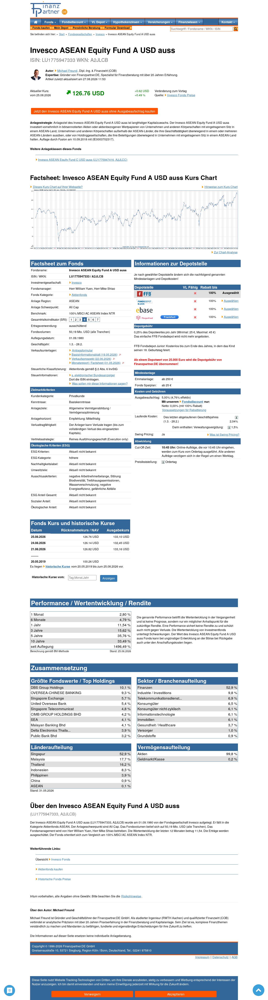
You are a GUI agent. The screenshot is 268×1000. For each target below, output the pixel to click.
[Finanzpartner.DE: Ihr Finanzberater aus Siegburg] (49, 9)
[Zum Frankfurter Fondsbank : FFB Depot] (146, 294)
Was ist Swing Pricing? (224, 435)
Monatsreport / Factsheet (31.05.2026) (96, 363)
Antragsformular (82, 350)
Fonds (49, 22)
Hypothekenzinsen (126, 22)
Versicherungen (159, 22)
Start (62, 34)
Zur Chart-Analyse (226, 252)
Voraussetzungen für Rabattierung (184, 410)
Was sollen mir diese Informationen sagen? (100, 384)
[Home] (35, 21)
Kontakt (227, 22)
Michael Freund (67, 71)
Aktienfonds (79, 295)
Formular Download (117, 28)
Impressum (202, 957)
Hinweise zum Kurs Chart (221, 187)
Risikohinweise (131, 896)
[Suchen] (236, 29)
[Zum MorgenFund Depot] (146, 318)
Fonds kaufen (41, 28)
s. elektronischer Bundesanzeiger (93, 375)
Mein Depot (61, 28)
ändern (184, 984)
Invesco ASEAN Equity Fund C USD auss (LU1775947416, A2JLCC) (82, 160)
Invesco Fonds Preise (181, 95)
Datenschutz (220, 957)
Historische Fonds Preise (54, 879)
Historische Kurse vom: (48, 577)
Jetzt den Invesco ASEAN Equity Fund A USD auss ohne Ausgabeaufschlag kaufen (94, 111)
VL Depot (98, 22)
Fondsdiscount (73, 22)
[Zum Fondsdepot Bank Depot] (146, 302)
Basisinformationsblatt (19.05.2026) (94, 355)
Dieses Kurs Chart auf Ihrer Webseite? (58, 187)
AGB (235, 957)
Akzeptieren (176, 994)
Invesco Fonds (60, 859)
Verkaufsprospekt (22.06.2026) (91, 359)
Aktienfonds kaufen (50, 869)
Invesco (77, 282)
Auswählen (231, 301)
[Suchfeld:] (201, 28)
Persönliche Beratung (86, 28)
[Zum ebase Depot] (146, 310)
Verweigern (92, 994)
